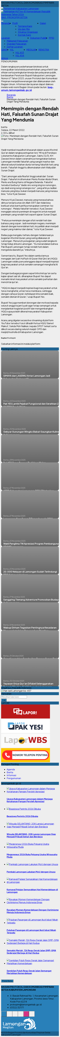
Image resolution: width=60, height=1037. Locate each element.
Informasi (11, 775)
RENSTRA (44, 49)
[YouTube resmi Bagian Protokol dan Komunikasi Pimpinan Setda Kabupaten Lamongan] (32, 1015)
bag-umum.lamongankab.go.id (27, 89)
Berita (10, 97)
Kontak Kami (24, 34)
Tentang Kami (25, 26)
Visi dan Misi (24, 29)
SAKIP (4, 49)
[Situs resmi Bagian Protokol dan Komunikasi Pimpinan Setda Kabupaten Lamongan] (4, 1015)
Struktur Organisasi (28, 32)
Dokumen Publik (38, 37)
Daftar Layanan (15, 46)
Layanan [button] (5, 37)
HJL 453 (19, 52)
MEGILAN (31, 49)
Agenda (11, 769)
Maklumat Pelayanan (17, 40)
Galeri (43, 23)
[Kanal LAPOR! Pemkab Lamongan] (9, 1015)
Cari (3, 700)
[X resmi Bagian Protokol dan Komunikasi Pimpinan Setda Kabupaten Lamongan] (20, 1015)
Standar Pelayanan (16, 43)
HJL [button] (12, 49)
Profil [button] (15, 23)
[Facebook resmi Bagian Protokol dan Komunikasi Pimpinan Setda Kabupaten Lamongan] (15, 1015)
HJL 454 (19, 55)
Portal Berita (7, 981)
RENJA (4, 58)
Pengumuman (14, 778)
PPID (51, 37)
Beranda (5, 23)
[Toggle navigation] (2, 21)
